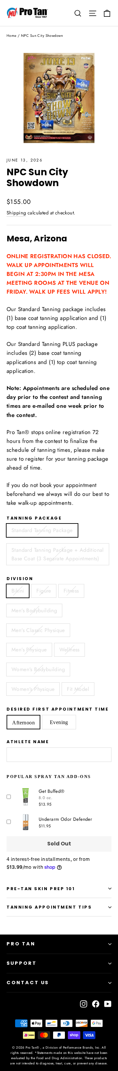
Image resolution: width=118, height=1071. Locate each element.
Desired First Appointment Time (58, 709)
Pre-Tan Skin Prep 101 (41, 888)
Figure (43, 591)
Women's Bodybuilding (38, 669)
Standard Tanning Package (42, 530)
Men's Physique (29, 649)
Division (20, 578)
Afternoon (23, 722)
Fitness (71, 591)
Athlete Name (28, 741)
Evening (59, 722)
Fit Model (78, 689)
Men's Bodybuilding (34, 610)
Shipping (16, 212)
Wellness (69, 649)
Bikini (17, 591)
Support (22, 963)
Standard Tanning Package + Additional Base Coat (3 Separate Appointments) (57, 554)
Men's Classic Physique (38, 630)
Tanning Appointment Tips (49, 907)
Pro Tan (21, 943)
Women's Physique (32, 689)
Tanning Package (34, 518)
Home (12, 35)
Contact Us (28, 982)
